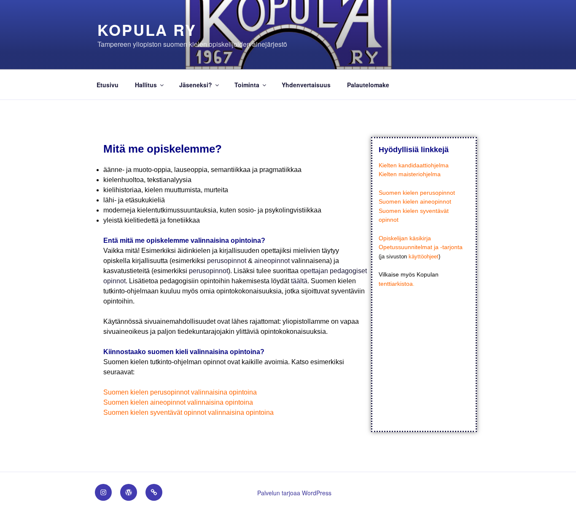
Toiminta (246, 85)
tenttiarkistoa (396, 283)
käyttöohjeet (424, 256)
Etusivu (107, 85)
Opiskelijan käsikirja (405, 238)
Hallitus (146, 85)
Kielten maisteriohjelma (410, 174)
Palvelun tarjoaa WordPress (294, 493)
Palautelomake (368, 85)
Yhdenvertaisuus (306, 85)
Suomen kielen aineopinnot (415, 201)
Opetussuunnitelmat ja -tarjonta (421, 247)
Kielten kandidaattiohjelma (414, 165)
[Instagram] (103, 492)
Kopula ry (146, 29)
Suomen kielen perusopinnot (417, 192)
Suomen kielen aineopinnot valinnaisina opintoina (178, 402)
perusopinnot (226, 260)
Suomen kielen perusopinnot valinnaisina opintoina (180, 392)
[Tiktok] (153, 492)
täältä (299, 281)
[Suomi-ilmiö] (128, 492)
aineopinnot (272, 260)
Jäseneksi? (195, 85)
